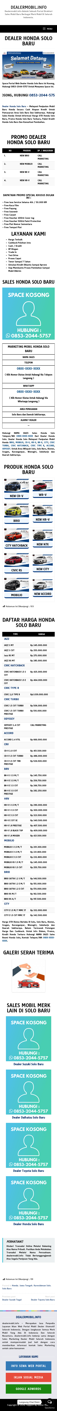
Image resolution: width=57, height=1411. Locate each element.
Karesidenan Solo (42, 1285)
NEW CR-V (16, 496)
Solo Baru (7, 1288)
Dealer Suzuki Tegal (12, 1298)
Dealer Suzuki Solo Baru (28, 1064)
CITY (46, 442)
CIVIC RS (16, 570)
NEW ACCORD (42, 594)
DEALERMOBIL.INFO (29, 7)
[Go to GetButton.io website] (50, 1408)
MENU (49, 29)
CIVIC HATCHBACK (20, 445)
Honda (15, 1285)
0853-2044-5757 (30, 95)
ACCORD (50, 445)
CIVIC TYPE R (37, 445)
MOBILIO (19, 442)
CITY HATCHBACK (17, 545)
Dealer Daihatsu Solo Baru (28, 1117)
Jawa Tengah (26, 1285)
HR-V (33, 442)
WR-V (43, 495)
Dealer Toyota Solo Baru (28, 1171)
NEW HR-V (43, 519)
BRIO (11, 442)
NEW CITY (42, 569)
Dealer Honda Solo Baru (14, 106)
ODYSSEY (6, 448)
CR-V (27, 442)
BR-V (40, 442)
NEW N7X (43, 544)
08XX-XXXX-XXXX (24, 436)
